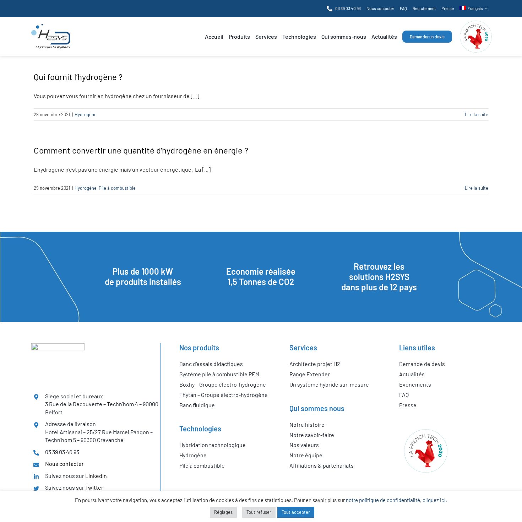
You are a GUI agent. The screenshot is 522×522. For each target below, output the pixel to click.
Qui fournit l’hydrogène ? (78, 76)
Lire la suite (476, 114)
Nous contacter (64, 463)
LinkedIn (96, 475)
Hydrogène (86, 114)
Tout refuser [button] (258, 512)
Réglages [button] (223, 512)
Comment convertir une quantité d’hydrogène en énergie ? (141, 150)
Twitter (94, 487)
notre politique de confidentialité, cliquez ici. (396, 500)
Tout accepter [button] (296, 512)
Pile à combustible (117, 188)
